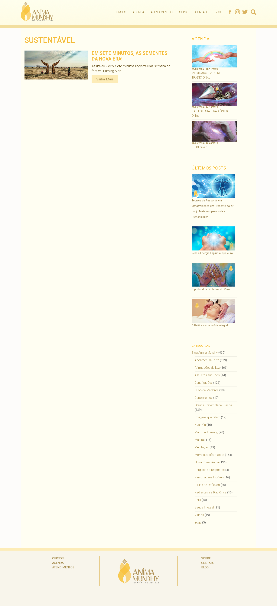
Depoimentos (204, 397)
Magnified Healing (206, 432)
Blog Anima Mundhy (205, 352)
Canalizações (204, 382)
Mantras (200, 440)
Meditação (202, 447)
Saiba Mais (105, 79)
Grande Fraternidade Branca (213, 405)
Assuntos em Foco (207, 375)
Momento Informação (209, 455)
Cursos (120, 12)
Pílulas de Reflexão (207, 485)
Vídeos (199, 515)
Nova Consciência (207, 462)
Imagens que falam (207, 417)
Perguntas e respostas (210, 470)
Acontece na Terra (207, 360)
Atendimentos (162, 12)
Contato (201, 12)
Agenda (138, 12)
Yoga (198, 522)
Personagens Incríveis (209, 477)
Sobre (184, 12)
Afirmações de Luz (207, 367)
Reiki (198, 500)
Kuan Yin (200, 425)
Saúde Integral (204, 507)
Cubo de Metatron (207, 390)
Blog (218, 12)
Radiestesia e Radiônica (210, 492)
